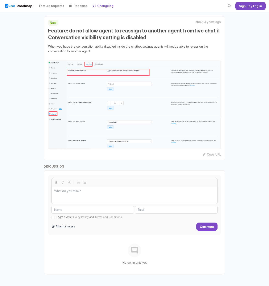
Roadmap (81, 6)
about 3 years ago (208, 22)
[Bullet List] (78, 182)
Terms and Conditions (108, 217)
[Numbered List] (85, 182)
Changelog (105, 6)
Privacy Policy (80, 217)
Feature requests (51, 6)
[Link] (69, 182)
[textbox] (134, 195)
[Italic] (63, 182)
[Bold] (56, 182)
